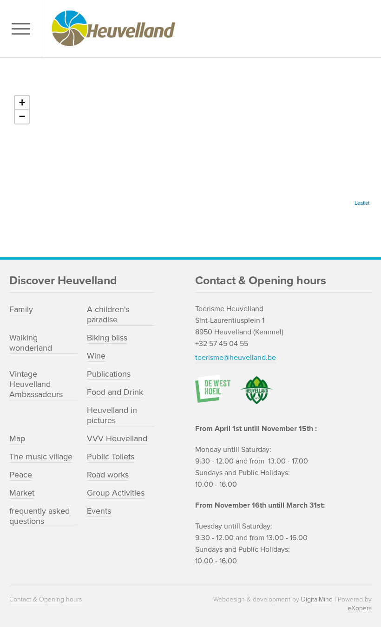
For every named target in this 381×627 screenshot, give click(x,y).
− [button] (22, 116)
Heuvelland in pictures (112, 415)
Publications (109, 374)
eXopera (360, 608)
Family (21, 309)
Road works (108, 475)
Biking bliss (107, 338)
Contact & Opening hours (45, 599)
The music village (40, 456)
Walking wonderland (30, 343)
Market (21, 493)
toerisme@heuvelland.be (235, 357)
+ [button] (22, 102)
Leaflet (362, 202)
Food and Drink (115, 392)
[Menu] (23, 28)
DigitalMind (317, 599)
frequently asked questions (39, 516)
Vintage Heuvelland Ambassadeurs (36, 384)
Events (99, 511)
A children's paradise (108, 314)
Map (17, 438)
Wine (96, 356)
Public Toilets (110, 456)
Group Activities (116, 493)
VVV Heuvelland (117, 438)
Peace (20, 475)
